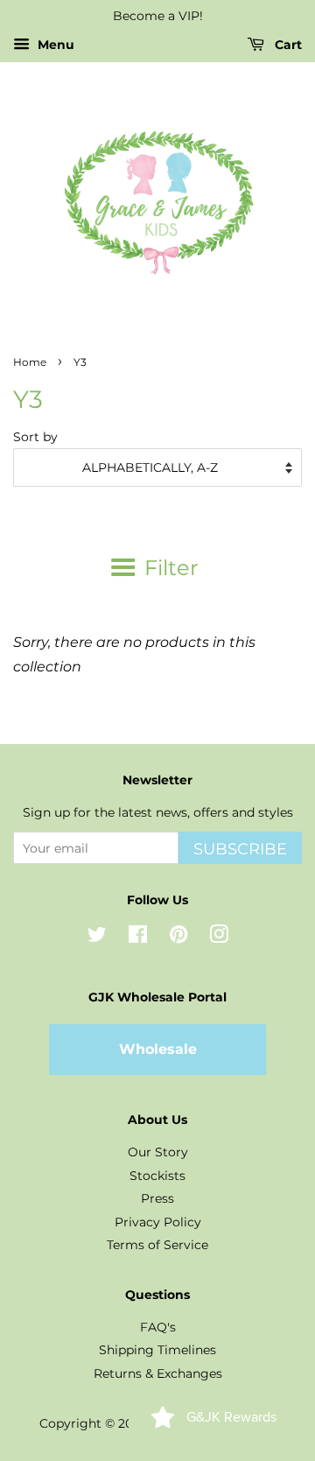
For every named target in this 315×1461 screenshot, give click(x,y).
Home (29, 362)
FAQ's (158, 1327)
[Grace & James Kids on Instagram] (218, 938)
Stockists (158, 1176)
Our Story (158, 1152)
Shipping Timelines (157, 1350)
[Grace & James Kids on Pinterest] (178, 938)
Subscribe (240, 849)
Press (157, 1198)
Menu (54, 45)
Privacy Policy (158, 1222)
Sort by (35, 437)
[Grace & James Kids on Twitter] (97, 938)
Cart (286, 45)
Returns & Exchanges (158, 1373)
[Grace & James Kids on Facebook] (138, 938)
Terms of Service (157, 1245)
